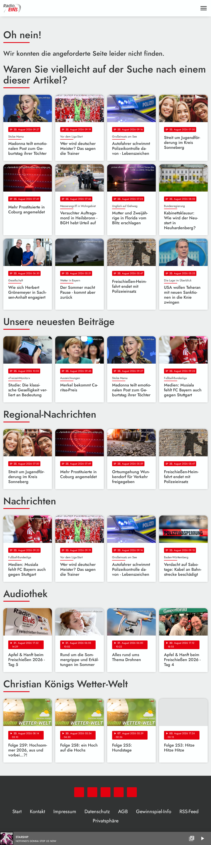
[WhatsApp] (79, 792)
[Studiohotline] (132, 792)
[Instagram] (105, 792)
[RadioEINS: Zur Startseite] (100, 8)
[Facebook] (92, 792)
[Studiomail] (119, 792)
